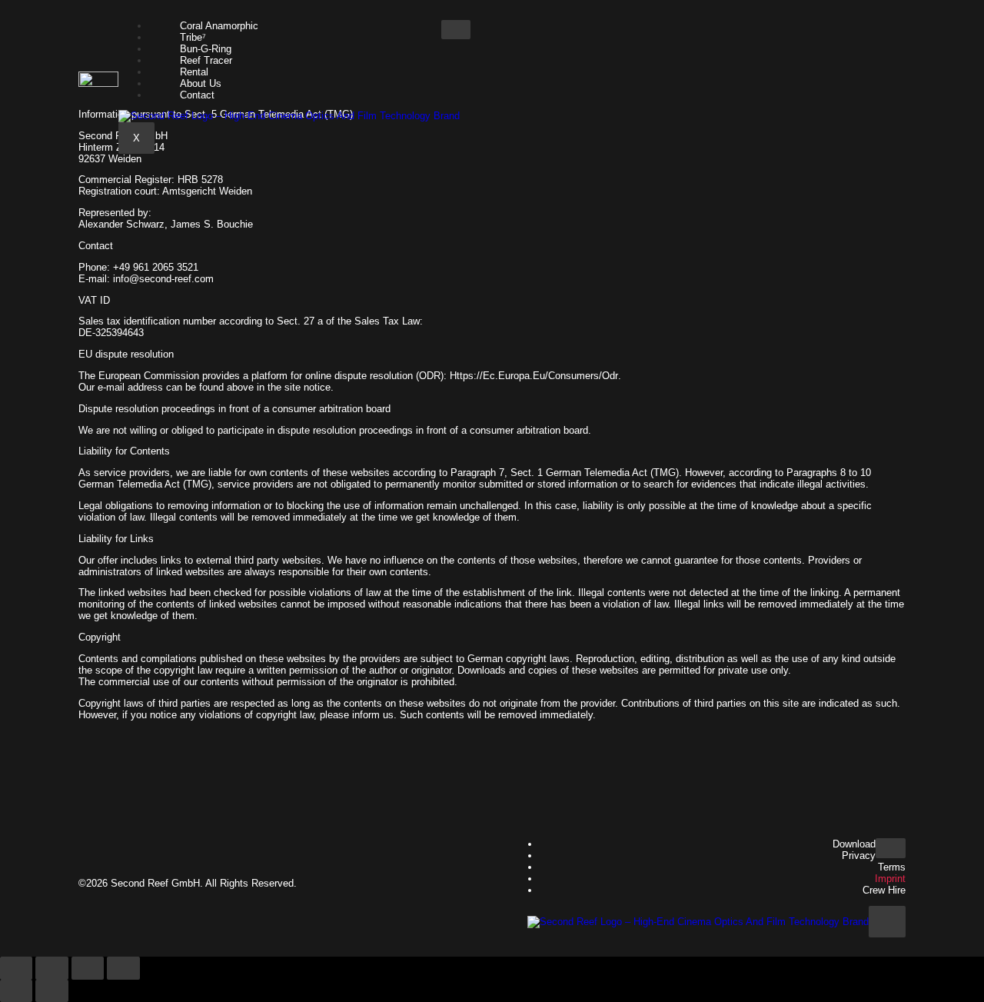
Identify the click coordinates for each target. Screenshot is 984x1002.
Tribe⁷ (193, 37)
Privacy (859, 855)
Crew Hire (884, 890)
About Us (200, 83)
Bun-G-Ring (205, 49)
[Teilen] (87, 968)
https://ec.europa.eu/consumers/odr (534, 375)
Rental (194, 72)
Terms (892, 867)
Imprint (890, 878)
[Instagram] (449, 882)
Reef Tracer (206, 60)
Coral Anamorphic (219, 26)
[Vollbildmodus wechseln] (51, 968)
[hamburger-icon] (455, 30)
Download (854, 844)
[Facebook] (403, 882)
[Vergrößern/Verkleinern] (16, 968)
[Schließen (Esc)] (123, 968)
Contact (197, 95)
